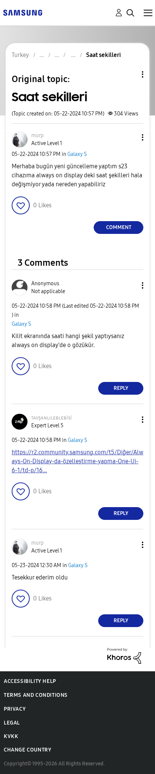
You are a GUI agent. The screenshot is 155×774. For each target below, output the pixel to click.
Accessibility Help (30, 681)
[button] (130, 137)
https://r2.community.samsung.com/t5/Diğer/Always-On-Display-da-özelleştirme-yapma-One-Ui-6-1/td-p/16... (77, 461)
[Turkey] (22, 12)
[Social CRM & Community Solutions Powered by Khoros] (124, 655)
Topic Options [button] (129, 74)
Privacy (15, 709)
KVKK (11, 736)
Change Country (27, 750)
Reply (121, 388)
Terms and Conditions (36, 695)
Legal (12, 723)
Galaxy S (77, 154)
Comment (118, 227)
